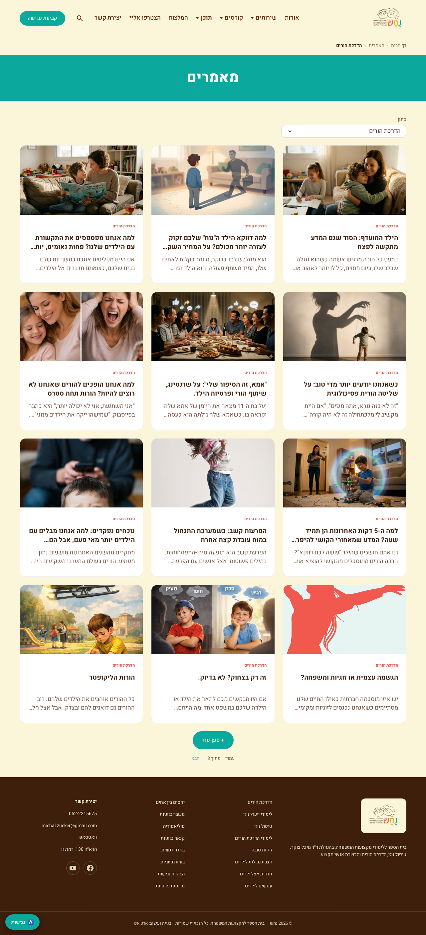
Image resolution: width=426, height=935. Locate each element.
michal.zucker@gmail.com (69, 825)
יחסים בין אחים (170, 802)
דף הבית (398, 45)
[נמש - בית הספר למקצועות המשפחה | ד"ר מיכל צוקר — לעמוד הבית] (387, 18)
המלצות (178, 17)
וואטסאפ (88, 837)
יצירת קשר (108, 17)
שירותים (266, 17)
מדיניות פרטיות (170, 885)
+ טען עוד (213, 740)
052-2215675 (83, 813)
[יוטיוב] (73, 868)
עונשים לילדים (258, 885)
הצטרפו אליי (145, 17)
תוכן (206, 17)
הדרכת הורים (260, 802)
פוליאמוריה (174, 826)
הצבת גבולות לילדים (253, 861)
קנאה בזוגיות (173, 838)
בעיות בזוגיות (172, 861)
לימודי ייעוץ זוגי (257, 814)
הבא (195, 758)
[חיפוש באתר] (80, 18)
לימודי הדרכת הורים (253, 838)
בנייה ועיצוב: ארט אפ (152, 923)
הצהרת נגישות (171, 873)
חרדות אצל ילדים (256, 873)
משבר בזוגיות (172, 814)
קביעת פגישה (42, 18)
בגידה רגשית (173, 849)
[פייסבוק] (90, 868)
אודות (292, 17)
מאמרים (376, 45)
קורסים (234, 17)
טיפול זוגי (263, 826)
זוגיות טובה (262, 849)
